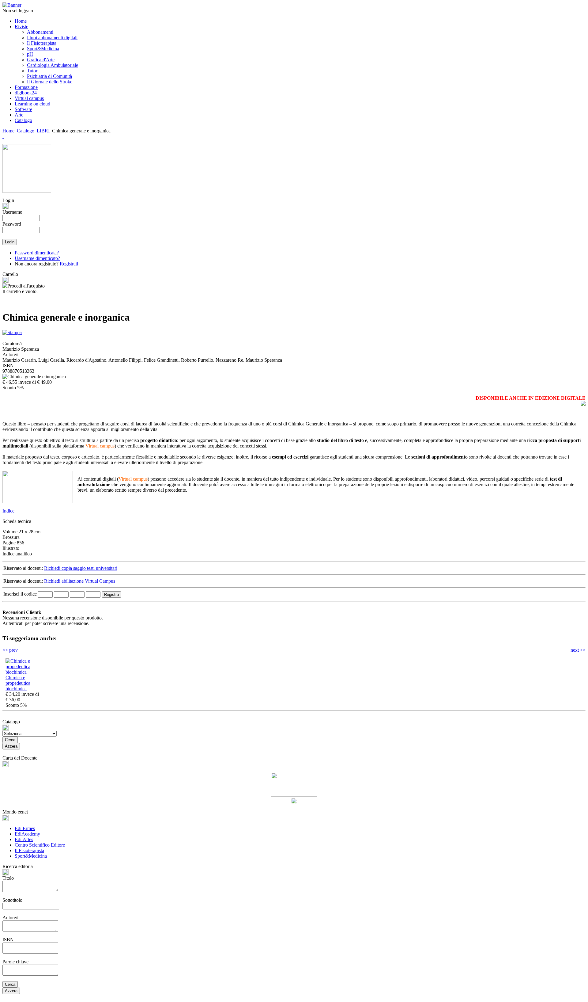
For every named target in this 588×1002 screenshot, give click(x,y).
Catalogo (25, 130)
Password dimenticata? (37, 252)
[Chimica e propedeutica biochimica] (24, 672)
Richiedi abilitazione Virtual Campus (79, 581)
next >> (578, 650)
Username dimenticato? (37, 258)
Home (8, 130)
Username (12, 212)
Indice (8, 510)
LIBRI (43, 130)
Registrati (69, 263)
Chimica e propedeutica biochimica (18, 683)
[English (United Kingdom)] (3, 136)
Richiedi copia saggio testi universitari (80, 568)
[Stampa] (12, 330)
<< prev (10, 650)
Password (11, 224)
